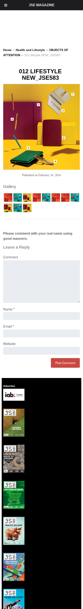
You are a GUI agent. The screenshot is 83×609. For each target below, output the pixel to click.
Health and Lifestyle (30, 50)
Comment (10, 257)
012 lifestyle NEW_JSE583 (40, 74)
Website (9, 343)
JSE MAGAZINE (41, 5)
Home (7, 50)
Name (8, 309)
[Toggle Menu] (5, 5)
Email (8, 326)
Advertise (9, 386)
